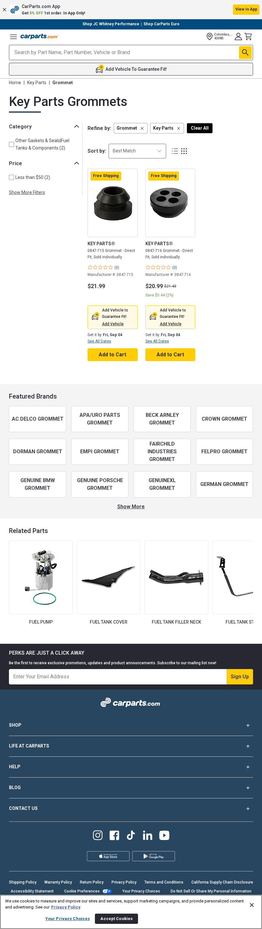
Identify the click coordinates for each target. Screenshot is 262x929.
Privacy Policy (124, 882)
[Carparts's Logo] (39, 36)
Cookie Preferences (82, 891)
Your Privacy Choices (141, 891)
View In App (246, 9)
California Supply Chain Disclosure (222, 882)
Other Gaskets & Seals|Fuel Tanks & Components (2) (42, 144)
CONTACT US (23, 808)
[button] (131, 9)
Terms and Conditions (163, 882)
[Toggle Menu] (13, 36)
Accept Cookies (116, 918)
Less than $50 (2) (32, 177)
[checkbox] (11, 144)
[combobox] (137, 151)
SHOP (15, 725)
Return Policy (92, 882)
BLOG (15, 787)
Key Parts (36, 82)
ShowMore (131, 507)
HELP (14, 766)
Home (15, 82)
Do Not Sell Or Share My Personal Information (211, 891)
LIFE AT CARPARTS (29, 745)
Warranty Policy (58, 882)
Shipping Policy (22, 882)
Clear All (200, 128)
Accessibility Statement (32, 891)
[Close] (252, 905)
